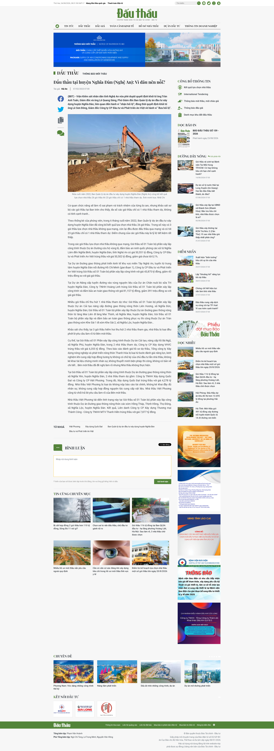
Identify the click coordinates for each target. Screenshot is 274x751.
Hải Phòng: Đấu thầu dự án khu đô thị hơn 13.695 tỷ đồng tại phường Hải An (208, 397)
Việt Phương (74, 426)
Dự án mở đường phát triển (197, 686)
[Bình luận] (61, 131)
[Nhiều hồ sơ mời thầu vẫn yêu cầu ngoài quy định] (72, 552)
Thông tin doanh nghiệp (201, 26)
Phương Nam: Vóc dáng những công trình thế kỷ (73, 687)
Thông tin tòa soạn (112, 725)
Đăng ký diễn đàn (204, 725)
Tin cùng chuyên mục (72, 494)
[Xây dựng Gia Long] (84, 709)
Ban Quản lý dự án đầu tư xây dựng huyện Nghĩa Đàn (131, 426)
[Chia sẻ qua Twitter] (61, 109)
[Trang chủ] (57, 26)
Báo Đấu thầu (137, 15)
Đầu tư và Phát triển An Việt (81, 431)
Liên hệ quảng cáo (129, 725)
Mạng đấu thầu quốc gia (95, 3)
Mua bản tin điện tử (187, 725)
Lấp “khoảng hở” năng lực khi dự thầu (208, 275)
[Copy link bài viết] (61, 120)
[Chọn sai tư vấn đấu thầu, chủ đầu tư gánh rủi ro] (111, 510)
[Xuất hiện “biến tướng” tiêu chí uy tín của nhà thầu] (185, 261)
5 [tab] (219, 656)
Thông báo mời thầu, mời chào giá (201, 101)
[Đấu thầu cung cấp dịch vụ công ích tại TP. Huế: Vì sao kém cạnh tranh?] (185, 306)
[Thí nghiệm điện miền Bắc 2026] (62, 709)
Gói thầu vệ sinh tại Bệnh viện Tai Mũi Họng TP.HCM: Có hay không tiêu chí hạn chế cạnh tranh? (207, 168)
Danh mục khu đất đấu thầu (198, 114)
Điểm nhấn (187, 252)
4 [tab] (216, 656)
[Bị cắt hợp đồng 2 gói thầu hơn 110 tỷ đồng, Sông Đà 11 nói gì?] (72, 510)
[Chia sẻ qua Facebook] (61, 99)
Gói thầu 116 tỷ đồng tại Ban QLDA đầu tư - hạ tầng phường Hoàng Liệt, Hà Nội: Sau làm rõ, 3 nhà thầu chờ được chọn (149, 530)
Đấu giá (100, 26)
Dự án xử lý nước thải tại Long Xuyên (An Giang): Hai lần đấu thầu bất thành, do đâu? (207, 189)
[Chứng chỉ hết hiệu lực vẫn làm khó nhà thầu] (185, 292)
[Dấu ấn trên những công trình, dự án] (161, 671)
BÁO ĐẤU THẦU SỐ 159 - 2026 (206, 132)
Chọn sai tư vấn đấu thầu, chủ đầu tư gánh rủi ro (110, 527)
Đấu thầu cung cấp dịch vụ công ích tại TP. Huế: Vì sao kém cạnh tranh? (207, 305)
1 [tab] (209, 656)
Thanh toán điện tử (115, 3)
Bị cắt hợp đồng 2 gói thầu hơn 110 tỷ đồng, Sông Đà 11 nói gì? (72, 527)
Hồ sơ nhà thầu (149, 26)
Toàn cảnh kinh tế (122, 26)
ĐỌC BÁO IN (187, 125)
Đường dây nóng (192, 156)
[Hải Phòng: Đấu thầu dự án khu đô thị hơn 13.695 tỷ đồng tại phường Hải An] (185, 396)
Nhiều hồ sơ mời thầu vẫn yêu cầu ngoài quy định (70, 569)
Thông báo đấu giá (193, 108)
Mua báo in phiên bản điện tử (165, 725)
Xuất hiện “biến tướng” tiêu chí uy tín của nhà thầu (206, 260)
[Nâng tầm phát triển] (117, 671)
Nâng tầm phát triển (106, 686)
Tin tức (69, 26)
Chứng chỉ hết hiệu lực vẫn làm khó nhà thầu (206, 289)
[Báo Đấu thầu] (62, 725)
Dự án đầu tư (172, 26)
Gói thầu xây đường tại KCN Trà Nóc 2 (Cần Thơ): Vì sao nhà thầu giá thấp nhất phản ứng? (208, 232)
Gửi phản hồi (215, 156)
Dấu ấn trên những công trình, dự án (158, 686)
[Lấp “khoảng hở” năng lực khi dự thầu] (185, 278)
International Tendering (196, 94)
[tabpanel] (73, 675)
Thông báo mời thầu (94, 74)
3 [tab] (214, 656)
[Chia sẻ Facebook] (204, 3)
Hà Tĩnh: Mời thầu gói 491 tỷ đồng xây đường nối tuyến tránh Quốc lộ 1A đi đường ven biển (207, 413)
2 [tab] (211, 656)
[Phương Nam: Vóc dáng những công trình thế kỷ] (73, 671)
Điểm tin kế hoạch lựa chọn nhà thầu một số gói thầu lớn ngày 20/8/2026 (149, 569)
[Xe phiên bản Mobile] (214, 3)
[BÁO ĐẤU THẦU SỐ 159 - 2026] (184, 138)
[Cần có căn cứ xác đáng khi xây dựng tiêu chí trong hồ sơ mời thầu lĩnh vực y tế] (111, 552)
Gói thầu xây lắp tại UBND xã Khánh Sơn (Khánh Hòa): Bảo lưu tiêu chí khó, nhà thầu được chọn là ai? (208, 211)
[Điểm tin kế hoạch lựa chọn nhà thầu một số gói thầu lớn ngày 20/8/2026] (150, 552)
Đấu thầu (84, 26)
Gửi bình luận (162, 482)
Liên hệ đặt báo (145, 725)
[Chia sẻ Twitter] (209, 3)
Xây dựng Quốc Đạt (94, 426)
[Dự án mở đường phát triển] (204, 671)
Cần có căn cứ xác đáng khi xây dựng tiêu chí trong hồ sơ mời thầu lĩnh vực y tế (111, 571)
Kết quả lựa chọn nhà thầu (197, 87)
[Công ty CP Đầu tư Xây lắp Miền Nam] (106, 709)
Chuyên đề (63, 656)
